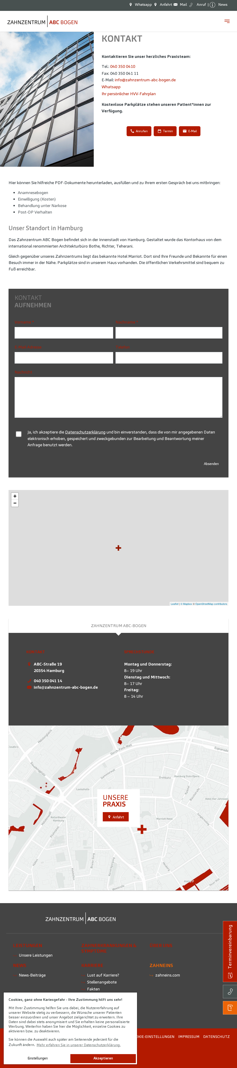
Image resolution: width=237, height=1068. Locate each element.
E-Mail (192, 131)
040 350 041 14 (48, 680)
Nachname (126, 322)
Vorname (24, 322)
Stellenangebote (102, 982)
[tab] (118, 626)
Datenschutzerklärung (85, 432)
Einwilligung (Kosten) (37, 199)
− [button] (14, 503)
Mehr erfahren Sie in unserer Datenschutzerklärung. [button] (79, 1045)
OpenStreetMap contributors (211, 604)
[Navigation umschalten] (227, 21)
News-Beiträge (32, 975)
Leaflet (174, 604)
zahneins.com (167, 975)
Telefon (122, 347)
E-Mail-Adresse (28, 347)
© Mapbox (186, 604)
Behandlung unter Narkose (42, 205)
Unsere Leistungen (36, 955)
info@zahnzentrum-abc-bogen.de (145, 79)
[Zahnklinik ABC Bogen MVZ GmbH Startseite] (42, 21)
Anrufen (142, 131)
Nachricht (23, 372)
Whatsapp (111, 86)
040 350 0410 (122, 66)
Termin (168, 131)
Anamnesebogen (33, 192)
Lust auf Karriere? (103, 975)
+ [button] (14, 496)
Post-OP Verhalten (35, 212)
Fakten (93, 989)
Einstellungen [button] (38, 1058)
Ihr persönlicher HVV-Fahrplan (129, 93)
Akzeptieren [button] (103, 1058)
